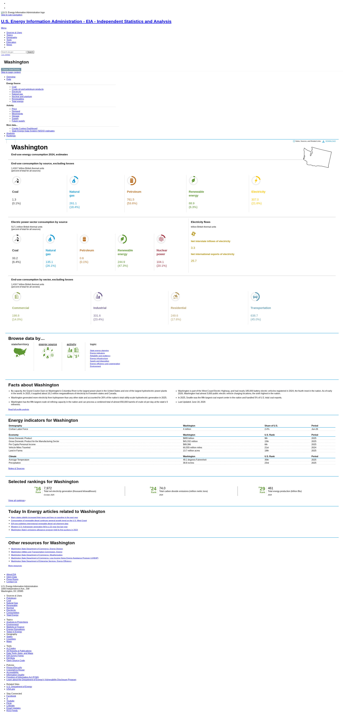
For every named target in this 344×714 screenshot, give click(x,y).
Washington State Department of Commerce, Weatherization (36, 555)
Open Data (11, 577)
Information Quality (15, 675)
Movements (17, 114)
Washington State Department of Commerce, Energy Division (37, 549)
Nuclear (10, 608)
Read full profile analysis (18, 409)
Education (11, 42)
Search (30, 52)
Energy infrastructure (99, 358)
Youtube (10, 701)
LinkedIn (10, 706)
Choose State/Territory (11, 69)
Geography (11, 37)
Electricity (16, 92)
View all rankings (16, 500)
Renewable (11, 605)
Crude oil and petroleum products (28, 89)
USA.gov (10, 689)
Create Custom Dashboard (24, 128)
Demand (16, 111)
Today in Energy (14, 632)
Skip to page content (11, 72)
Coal (14, 87)
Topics (9, 35)
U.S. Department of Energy (19, 686)
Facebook (11, 696)
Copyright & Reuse (15, 670)
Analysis (10, 133)
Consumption (12, 613)
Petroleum (11, 598)
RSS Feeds (12, 710)
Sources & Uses (14, 32)
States (9, 636)
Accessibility (12, 672)
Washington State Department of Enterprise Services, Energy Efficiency (41, 561)
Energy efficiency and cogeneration (105, 364)
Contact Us (11, 582)
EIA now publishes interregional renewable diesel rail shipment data (39, 523)
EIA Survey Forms (15, 656)
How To (11, 141)
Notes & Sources (16, 468)
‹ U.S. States (5, 55)
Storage (15, 116)
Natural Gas (12, 603)
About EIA (11, 574)
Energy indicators (97, 353)
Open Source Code (15, 660)
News (9, 45)
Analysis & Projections (17, 622)
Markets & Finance (15, 627)
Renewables (18, 99)
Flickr (9, 703)
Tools (9, 40)
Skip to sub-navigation (11, 15)
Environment (95, 366)
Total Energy (12, 615)
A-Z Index (11, 648)
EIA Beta (10, 658)
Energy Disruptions (15, 629)
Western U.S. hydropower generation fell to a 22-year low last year (39, 527)
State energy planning (99, 350)
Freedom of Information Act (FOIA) (22, 677)
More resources (15, 566)
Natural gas (17, 94)
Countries (11, 639)
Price (14, 109)
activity (71, 344)
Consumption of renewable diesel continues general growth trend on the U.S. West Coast (49, 520)
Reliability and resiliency (100, 356)
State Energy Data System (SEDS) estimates (33, 131)
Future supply (18, 121)
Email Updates (13, 708)
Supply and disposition (99, 361)
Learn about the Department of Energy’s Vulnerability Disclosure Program (41, 679)
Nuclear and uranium (22, 96)
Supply (15, 118)
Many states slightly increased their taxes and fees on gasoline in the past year (44, 517)
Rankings (11, 136)
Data (8, 79)
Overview (10, 77)
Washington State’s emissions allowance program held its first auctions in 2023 (44, 530)
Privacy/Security (14, 667)
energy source (48, 344)
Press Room (12, 579)
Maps (9, 641)
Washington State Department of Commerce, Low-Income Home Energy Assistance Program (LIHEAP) (54, 558)
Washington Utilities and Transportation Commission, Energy (36, 552)
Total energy (18, 101)
